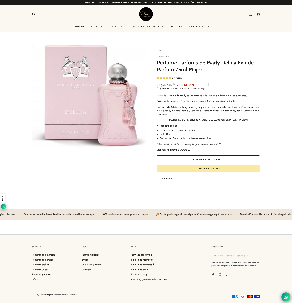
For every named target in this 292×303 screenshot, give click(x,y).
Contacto (86, 269)
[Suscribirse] (258, 255)
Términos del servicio (141, 254)
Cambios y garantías (92, 264)
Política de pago (139, 274)
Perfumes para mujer (42, 259)
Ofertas (35, 279)
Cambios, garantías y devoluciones (149, 279)
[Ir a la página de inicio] (146, 14)
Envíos (85, 259)
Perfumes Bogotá (46, 294)
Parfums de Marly (165, 57)
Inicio (159, 50)
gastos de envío (167, 88)
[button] (34, 14)
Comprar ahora (208, 168)
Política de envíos (140, 269)
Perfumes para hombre (43, 254)
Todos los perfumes (41, 274)
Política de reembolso (142, 259)
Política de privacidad (142, 264)
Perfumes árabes (40, 264)
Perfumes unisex (40, 269)
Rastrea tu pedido (91, 254)
